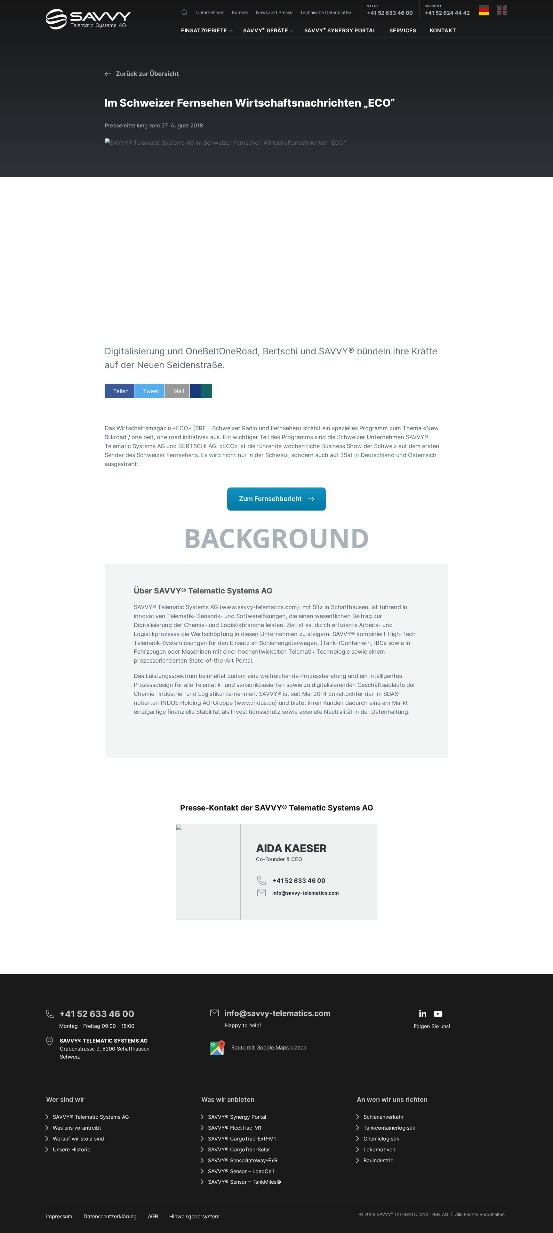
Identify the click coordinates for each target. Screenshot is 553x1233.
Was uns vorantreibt (77, 1127)
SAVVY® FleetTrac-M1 (234, 1127)
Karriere (240, 12)
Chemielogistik (381, 1138)
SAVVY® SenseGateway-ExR (242, 1160)
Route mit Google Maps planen (268, 1047)
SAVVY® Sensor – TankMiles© (244, 1182)
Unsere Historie (71, 1149)
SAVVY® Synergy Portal (237, 1117)
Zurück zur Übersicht (147, 73)
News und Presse (274, 12)
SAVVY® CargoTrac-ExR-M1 (242, 1138)
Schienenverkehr (384, 1117)
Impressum (59, 1216)
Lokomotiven (379, 1149)
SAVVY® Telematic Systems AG (91, 1117)
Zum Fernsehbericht (270, 499)
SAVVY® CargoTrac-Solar (239, 1149)
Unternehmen (210, 12)
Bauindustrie (378, 1160)
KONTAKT (443, 30)
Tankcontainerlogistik (389, 1127)
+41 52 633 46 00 (390, 13)
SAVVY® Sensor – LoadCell (241, 1171)
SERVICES (402, 30)
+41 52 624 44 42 (447, 13)
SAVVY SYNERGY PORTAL (340, 30)
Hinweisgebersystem (194, 1216)
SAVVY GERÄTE (265, 30)
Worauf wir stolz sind (78, 1138)
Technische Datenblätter (325, 12)
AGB (153, 1216)
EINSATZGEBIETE (204, 30)
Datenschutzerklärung (110, 1216)
